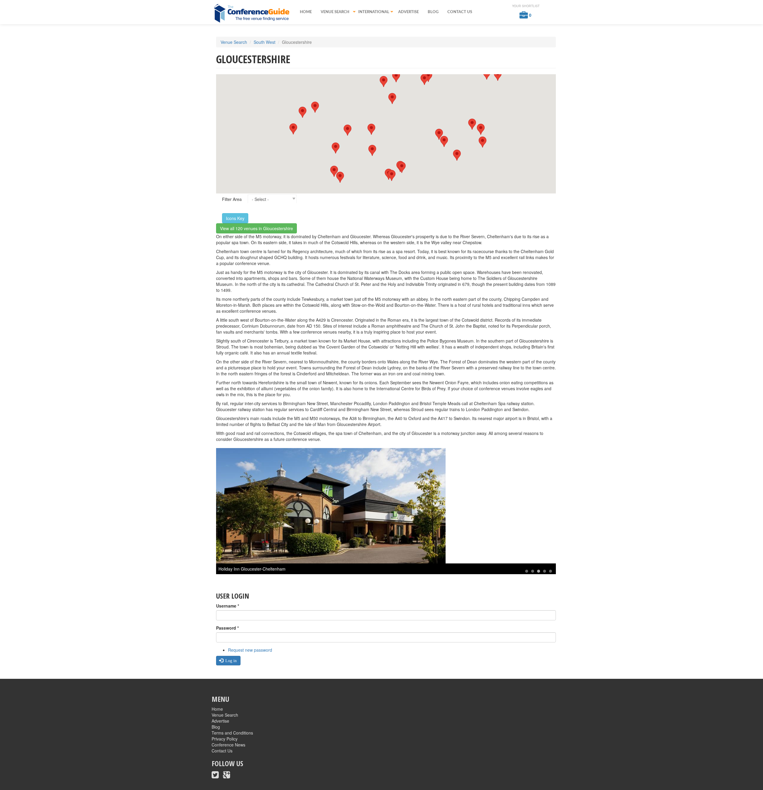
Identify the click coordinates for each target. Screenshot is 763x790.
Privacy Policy (225, 739)
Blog (433, 12)
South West (264, 42)
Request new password (250, 650)
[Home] (253, 12)
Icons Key (235, 218)
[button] (481, 129)
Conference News (228, 745)
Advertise (408, 12)
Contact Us (459, 12)
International (371, 12)
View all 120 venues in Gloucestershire (256, 228)
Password (227, 628)
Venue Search (332, 12)
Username (227, 606)
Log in (230, 661)
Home (306, 12)
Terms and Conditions (232, 733)
